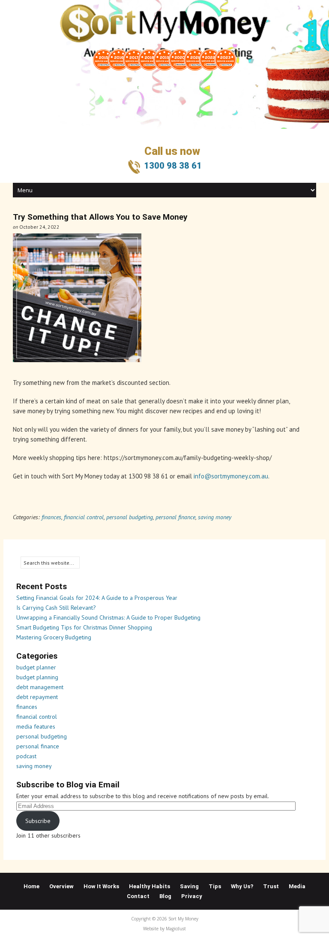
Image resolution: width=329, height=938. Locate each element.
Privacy (191, 896)
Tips (215, 886)
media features (35, 726)
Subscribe (38, 821)
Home (31, 886)
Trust (271, 886)
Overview (61, 886)
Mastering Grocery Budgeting (53, 637)
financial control (84, 517)
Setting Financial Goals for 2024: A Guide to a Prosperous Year (96, 598)
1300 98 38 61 (173, 165)
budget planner (36, 667)
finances (51, 517)
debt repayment (37, 697)
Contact (138, 896)
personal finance (175, 517)
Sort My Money (103, 21)
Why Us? (242, 886)
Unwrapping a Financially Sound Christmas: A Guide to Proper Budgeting (108, 617)
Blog (165, 896)
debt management (39, 687)
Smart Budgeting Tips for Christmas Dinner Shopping (84, 627)
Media (297, 886)
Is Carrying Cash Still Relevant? (56, 607)
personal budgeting (129, 517)
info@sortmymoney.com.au (231, 476)
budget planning (37, 677)
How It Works (101, 886)
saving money (214, 517)
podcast (26, 756)
